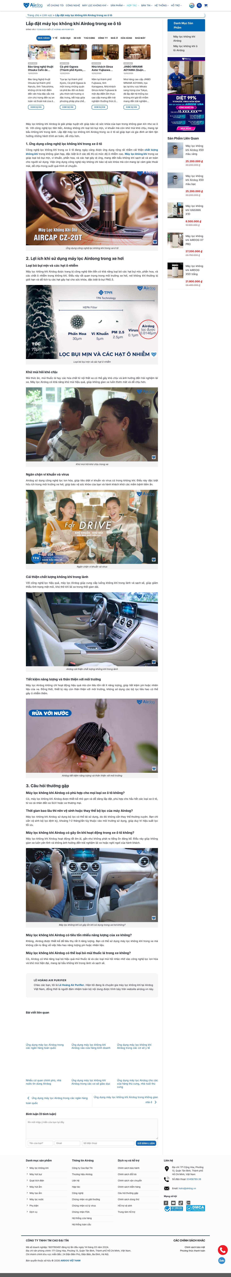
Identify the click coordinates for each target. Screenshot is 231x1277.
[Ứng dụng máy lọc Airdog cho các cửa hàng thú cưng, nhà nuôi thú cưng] (137, 1065)
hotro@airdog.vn (187, 1188)
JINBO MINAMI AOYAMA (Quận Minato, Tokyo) (133, 68)
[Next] (154, 74)
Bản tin (145, 5)
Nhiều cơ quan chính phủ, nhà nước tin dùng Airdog (43, 1082)
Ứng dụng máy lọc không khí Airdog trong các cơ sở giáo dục (91, 1082)
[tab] (43, 38)
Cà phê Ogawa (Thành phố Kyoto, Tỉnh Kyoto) (71, 68)
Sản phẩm (116, 5)
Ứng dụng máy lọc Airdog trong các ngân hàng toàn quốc (45, 1046)
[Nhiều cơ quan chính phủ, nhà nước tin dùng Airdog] (46, 1065)
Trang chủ (33, 15)
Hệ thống (161, 5)
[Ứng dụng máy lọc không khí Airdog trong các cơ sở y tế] (137, 1030)
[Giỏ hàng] (205, 5)
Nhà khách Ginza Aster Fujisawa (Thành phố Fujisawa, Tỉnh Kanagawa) (105, 68)
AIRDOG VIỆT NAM (70, 1260)
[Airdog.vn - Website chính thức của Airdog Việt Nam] (33, 5)
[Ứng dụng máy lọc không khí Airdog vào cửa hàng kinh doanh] (92, 1030)
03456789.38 (194, 1179)
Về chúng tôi (55, 5)
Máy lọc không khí (94, 5)
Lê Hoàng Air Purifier (62, 29)
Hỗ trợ (175, 5)
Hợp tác (132, 5)
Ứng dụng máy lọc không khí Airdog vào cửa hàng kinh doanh (91, 1046)
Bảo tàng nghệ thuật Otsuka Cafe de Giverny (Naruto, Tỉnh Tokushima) (40, 68)
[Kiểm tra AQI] (191, 5)
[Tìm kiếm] (199, 5)
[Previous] (24, 74)
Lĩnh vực (47, 15)
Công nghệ (73, 5)
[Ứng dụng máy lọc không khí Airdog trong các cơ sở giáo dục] (92, 1065)
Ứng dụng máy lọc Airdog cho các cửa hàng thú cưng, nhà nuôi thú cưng (137, 1083)
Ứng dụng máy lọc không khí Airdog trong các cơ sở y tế (134, 1046)
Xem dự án (35, 107)
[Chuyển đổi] (171, 22)
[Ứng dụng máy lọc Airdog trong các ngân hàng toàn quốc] (46, 1030)
